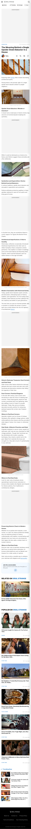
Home (5, 5)
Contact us (14, 815)
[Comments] (27, 55)
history (12, 309)
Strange (20, 5)
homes (12, 77)
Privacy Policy (23, 815)
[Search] (28, 1)
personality (24, 558)
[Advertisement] (15, 26)
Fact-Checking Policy (22, 819)
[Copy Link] (20, 55)
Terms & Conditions (8, 819)
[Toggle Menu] (2, 2)
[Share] (16, 55)
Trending (13, 5)
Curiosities (4, 44)
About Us (6, 815)
